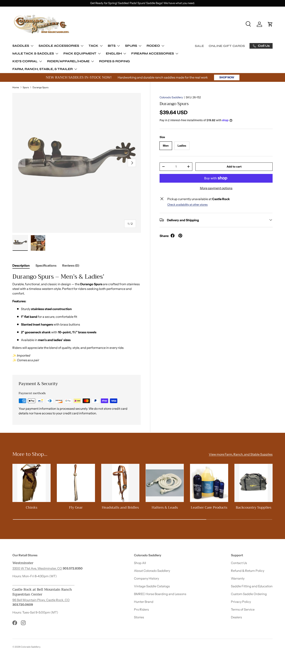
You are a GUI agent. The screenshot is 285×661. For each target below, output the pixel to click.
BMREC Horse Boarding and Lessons (160, 594)
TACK (93, 46)
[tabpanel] (76, 319)
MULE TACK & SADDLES (33, 53)
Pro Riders (141, 609)
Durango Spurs (40, 87)
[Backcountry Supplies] (253, 483)
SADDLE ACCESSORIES (59, 46)
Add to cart (234, 166)
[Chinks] (31, 483)
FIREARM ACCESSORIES (152, 53)
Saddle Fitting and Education (252, 586)
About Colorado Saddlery (152, 571)
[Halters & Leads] (165, 483)
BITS (112, 46)
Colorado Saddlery (171, 97)
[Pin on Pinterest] (180, 235)
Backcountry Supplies (253, 507)
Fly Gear (76, 507)
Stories (139, 617)
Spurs (26, 87)
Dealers (236, 617)
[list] (77, 162)
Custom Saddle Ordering (249, 594)
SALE (199, 46)
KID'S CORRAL (25, 61)
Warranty (237, 578)
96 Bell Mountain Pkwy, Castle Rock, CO (41, 600)
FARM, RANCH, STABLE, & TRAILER (42, 69)
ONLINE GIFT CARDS (227, 46)
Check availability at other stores (187, 204)
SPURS (131, 46)
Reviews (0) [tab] (70, 265)
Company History (146, 578)
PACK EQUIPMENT (79, 53)
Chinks (31, 507)
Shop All (140, 563)
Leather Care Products (209, 507)
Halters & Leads (165, 507)
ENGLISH (114, 53)
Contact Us (239, 563)
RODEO (153, 46)
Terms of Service (243, 609)
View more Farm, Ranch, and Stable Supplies (241, 454)
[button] (270, 24)
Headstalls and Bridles (120, 507)
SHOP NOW (226, 77)
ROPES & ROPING (114, 61)
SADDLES (20, 46)
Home (15, 87)
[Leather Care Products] (209, 483)
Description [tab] (21, 265)
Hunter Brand (143, 602)
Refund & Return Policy (247, 571)
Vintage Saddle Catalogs (152, 586)
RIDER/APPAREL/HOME (68, 61)
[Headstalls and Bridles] (120, 483)
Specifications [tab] (45, 265)
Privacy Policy (241, 602)
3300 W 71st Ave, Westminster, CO (37, 568)
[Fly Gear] (76, 483)
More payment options (216, 188)
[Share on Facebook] (172, 235)
